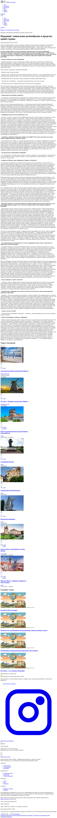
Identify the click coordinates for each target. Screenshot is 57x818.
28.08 (8, 373)
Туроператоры (7, 767)
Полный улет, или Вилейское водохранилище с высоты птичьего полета (24, 630)
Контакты (6, 783)
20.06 (4, 553)
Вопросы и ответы (8, 788)
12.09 (2, 436)
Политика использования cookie (41, 815)
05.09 (2, 585)
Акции (5, 10)
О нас (5, 781)
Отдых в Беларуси (8, 776)
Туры (5, 4)
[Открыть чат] (1, 753)
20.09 (2, 522)
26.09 (2, 464)
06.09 (5, 404)
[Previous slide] (2, 346)
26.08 (2, 373)
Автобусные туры (8, 773)
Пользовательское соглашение (25, 815)
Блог (5, 8)
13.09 (8, 404)
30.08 (2, 404)
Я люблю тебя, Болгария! (9, 610)
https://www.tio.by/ (5, 799)
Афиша (5, 11)
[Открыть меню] (3, 2)
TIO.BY (3, 814)
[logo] (11, 2)
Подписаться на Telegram (9, 683)
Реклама (6, 790)
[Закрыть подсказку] (1, 742)
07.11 (2, 553)
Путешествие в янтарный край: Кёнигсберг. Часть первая (19, 650)
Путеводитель (7, 765)
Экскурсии (6, 6)
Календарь (6, 7)
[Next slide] (4, 346)
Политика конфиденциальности (9, 815)
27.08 (5, 373)
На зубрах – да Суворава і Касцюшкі (13, 671)
